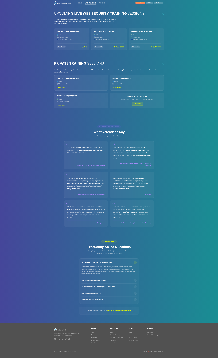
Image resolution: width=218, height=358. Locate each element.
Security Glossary (115, 335)
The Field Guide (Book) (116, 337)
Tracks (102, 3)
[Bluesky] (66, 339)
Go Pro (140, 3)
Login (149, 3)
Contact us (137, 103)
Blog (110, 3)
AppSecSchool (95, 340)
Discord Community (152, 335)
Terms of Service (133, 340)
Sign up (158, 3)
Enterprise (113, 340)
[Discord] (59, 339)
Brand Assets (132, 335)
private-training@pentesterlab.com (119, 311)
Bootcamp (94, 337)
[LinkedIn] (55, 339)
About (130, 332)
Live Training (95, 343)
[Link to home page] (62, 3)
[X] (62, 339)
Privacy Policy (133, 337)
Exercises (94, 335)
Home (80, 3)
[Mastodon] (69, 339)
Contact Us (150, 332)
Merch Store (113, 343)
